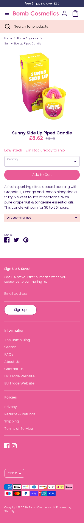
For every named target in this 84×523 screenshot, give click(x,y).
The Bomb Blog (17, 339)
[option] (42, 86)
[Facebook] (6, 445)
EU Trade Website (19, 383)
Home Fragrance (28, 38)
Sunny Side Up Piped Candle (22, 43)
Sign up (20, 309)
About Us (12, 361)
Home (8, 38)
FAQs (8, 354)
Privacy (10, 406)
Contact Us (13, 368)
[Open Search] (7, 26)
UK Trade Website (19, 376)
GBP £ (12, 473)
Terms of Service (18, 428)
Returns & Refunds (19, 414)
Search (10, 347)
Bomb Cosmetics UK (41, 507)
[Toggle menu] (7, 13)
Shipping (11, 421)
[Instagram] (14, 445)
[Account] (64, 11)
